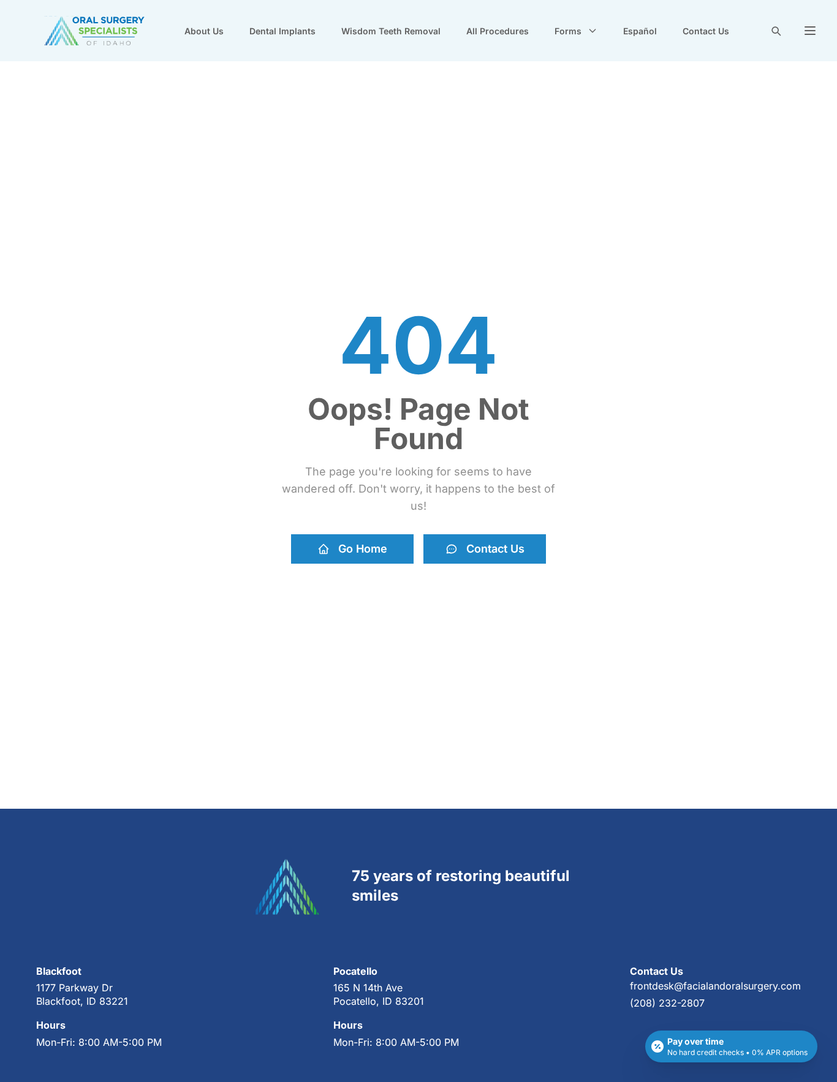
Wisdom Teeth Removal (391, 31)
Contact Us (706, 31)
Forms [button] (568, 31)
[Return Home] (94, 30)
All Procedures (497, 31)
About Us (204, 31)
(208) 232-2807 (667, 1003)
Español (640, 31)
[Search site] (775, 30)
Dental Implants (282, 31)
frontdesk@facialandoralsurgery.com (715, 986)
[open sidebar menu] (810, 30)
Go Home (362, 548)
